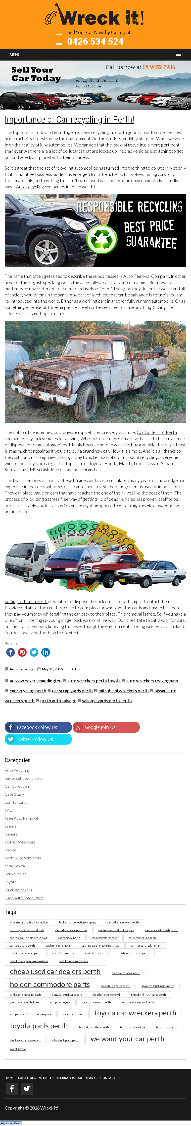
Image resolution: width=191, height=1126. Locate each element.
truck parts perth (167, 1027)
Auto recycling (30, 186)
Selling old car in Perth (26, 601)
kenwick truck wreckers (67, 994)
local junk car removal (106, 994)
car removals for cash (104, 937)
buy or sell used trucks (23, 778)
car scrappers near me (143, 937)
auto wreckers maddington (36, 680)
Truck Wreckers (18, 889)
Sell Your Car (15, 873)
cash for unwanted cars (73, 961)
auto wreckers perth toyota (94, 680)
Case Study (14, 794)
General (11, 834)
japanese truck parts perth (157, 985)
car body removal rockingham (116, 930)
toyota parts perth (39, 1025)
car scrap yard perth (22, 945)
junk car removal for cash (25, 994)
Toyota (10, 881)
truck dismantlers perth (94, 1027)
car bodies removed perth (123, 922)
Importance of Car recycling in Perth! (69, 119)
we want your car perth (128, 1038)
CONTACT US (110, 1078)
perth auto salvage (58, 700)
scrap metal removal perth (138, 1002)
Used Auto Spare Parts (24, 897)
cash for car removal (58, 945)
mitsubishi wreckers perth (123, 690)
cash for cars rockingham (146, 945)
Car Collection (17, 786)
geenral (11, 826)
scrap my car (15, 865)
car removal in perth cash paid (28, 937)
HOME (10, 1078)
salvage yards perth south (107, 700)
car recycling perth (28, 690)
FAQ (9, 810)
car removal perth (69, 937)
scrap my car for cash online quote (30, 1014)
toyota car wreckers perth (136, 1012)
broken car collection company (77, 922)
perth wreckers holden (24, 1002)
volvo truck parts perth (65, 1040)
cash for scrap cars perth (134, 953)
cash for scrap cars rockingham (29, 961)
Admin (76, 669)
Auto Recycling (21, 669)
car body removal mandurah (27, 930)
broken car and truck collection (29, 922)
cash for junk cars (63, 953)
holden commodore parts (50, 984)
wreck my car (18, 1049)
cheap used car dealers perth (55, 971)
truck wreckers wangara (25, 1040)
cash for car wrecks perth (25, 953)
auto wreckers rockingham (152, 680)
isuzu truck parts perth (115, 985)
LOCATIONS (27, 1078)
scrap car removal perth (96, 1002)
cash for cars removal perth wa (100, 945)
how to (10, 849)
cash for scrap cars (96, 953)
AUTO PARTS (87, 1078)
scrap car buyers (60, 1002)
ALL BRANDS (65, 1078)
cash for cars (15, 802)
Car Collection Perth (157, 432)
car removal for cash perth (161, 930)
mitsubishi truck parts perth (148, 994)
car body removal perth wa (71, 930)
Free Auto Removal (21, 818)
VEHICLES (46, 1078)
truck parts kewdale (132, 1027)
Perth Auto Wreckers (23, 857)
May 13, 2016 (52, 669)
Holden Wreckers (20, 842)
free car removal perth (126, 973)
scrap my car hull (73, 1014)
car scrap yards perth (72, 690)
